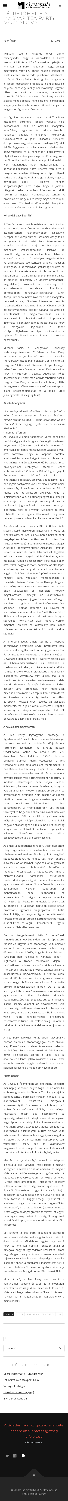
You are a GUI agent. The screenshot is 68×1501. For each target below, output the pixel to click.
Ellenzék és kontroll (15, 1398)
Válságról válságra (14, 1386)
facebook (17, 1455)
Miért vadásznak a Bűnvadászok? (23, 1374)
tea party (48, 1314)
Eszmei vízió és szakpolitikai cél (21, 1380)
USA (59, 1314)
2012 (20, 1314)
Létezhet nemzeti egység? (18, 1392)
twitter (9, 1455)
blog (25, 1455)
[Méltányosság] (34, 5)
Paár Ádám (32, 1314)
